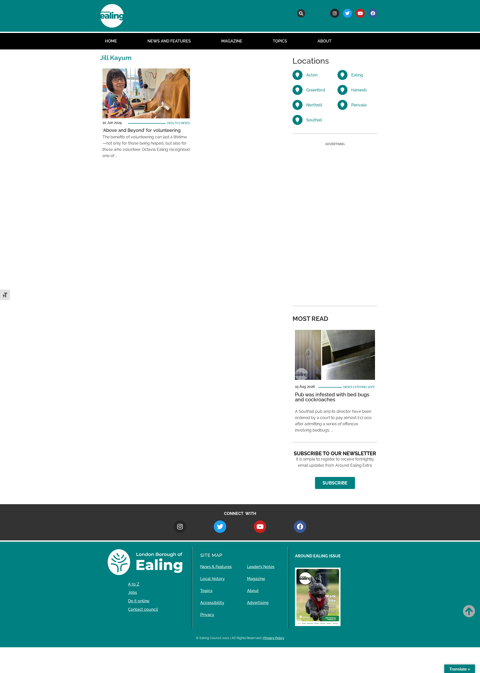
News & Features (216, 566)
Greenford (315, 90)
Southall (314, 120)
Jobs (132, 592)
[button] (301, 13)
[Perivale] (343, 105)
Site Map (211, 555)
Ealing (357, 75)
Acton (312, 75)
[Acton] (297, 75)
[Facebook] (373, 13)
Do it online (138, 601)
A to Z (133, 584)
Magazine (231, 41)
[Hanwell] (343, 90)
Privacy (207, 614)
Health (172, 123)
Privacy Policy (273, 638)
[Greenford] (297, 90)
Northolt (314, 105)
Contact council (143, 609)
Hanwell (359, 90)
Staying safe (364, 387)
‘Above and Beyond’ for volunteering (141, 130)
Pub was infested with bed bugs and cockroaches (332, 397)
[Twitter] (347, 13)
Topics (280, 41)
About (325, 41)
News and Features (169, 41)
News (185, 123)
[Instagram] (334, 13)
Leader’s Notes (260, 566)
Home (111, 41)
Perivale (358, 105)
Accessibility (212, 602)
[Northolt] (297, 105)
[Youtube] (360, 13)
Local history (212, 578)
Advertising (257, 602)
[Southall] (297, 120)
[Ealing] (343, 75)
